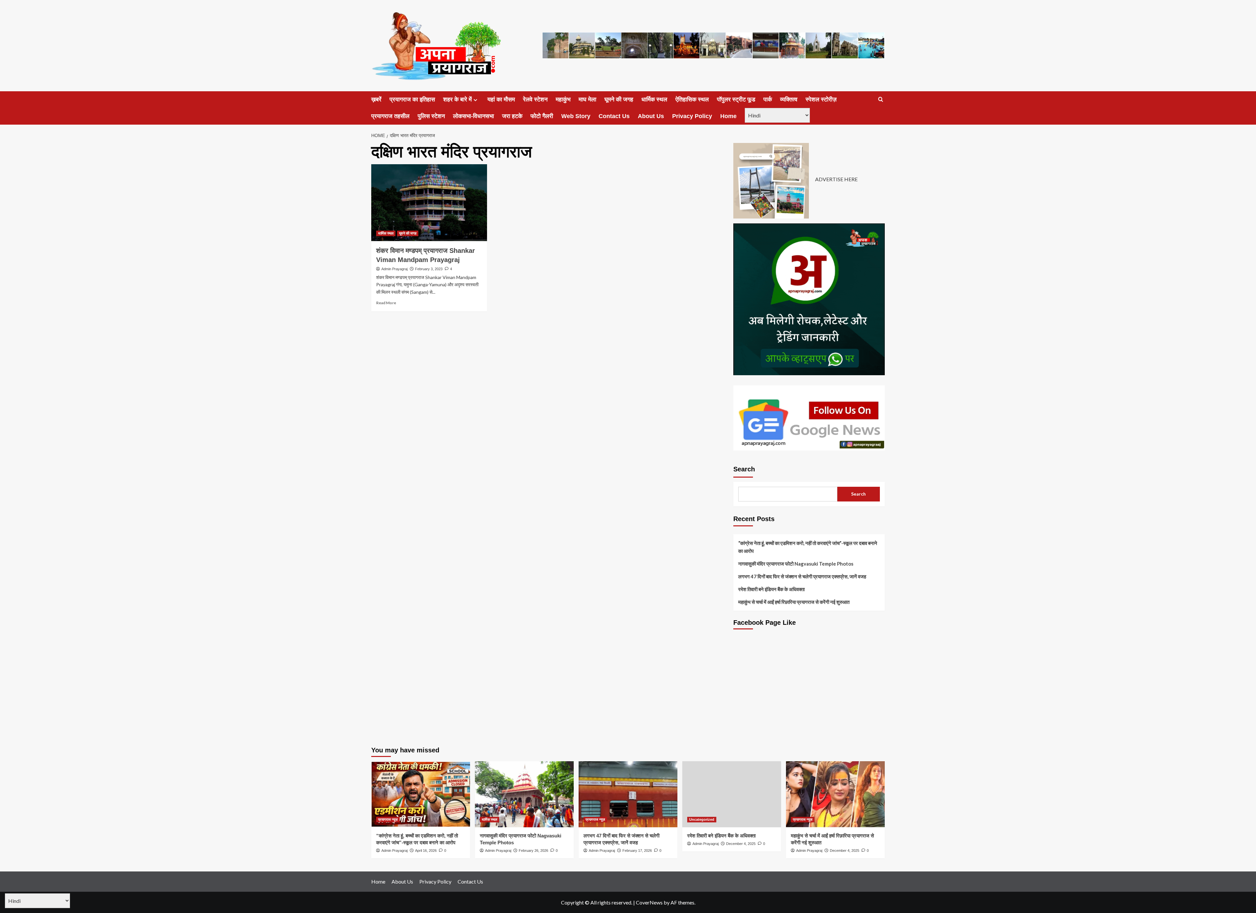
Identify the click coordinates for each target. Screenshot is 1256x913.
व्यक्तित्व (788, 99)
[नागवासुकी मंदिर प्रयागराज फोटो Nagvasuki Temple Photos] (524, 794)
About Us (651, 116)
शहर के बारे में (457, 99)
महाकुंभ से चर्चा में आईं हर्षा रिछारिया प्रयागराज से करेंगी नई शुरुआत (793, 602)
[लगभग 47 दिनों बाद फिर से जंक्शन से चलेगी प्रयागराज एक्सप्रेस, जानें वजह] (628, 794)
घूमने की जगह (618, 99)
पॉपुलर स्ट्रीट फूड (736, 99)
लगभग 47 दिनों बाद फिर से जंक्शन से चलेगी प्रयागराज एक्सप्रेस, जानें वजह (802, 576)
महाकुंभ (563, 99)
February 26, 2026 (533, 850)
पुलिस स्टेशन (431, 116)
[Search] (881, 99)
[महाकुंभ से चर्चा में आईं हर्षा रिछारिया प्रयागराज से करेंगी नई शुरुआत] (835, 794)
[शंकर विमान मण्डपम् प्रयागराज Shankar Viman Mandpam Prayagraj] (429, 202)
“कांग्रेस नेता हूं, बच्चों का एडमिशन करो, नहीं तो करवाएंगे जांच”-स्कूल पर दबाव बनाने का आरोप (807, 547)
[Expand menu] (475, 100)
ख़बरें (376, 99)
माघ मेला (587, 99)
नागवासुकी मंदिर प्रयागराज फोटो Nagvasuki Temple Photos (795, 564)
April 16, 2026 (426, 850)
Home (728, 116)
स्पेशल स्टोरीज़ (821, 99)
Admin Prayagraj (394, 269)
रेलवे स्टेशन (535, 99)
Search (744, 469)
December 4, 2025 (741, 844)
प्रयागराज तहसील (390, 116)
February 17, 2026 (637, 850)
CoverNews (649, 902)
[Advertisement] (809, 692)
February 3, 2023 (429, 269)
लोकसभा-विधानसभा (473, 116)
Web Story (575, 116)
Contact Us (614, 116)
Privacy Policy (692, 116)
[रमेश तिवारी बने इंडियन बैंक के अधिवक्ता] (731, 794)
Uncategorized (701, 819)
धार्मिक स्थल (654, 99)
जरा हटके (512, 116)
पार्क (767, 99)
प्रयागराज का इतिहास (412, 99)
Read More (386, 302)
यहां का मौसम (501, 99)
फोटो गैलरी (542, 116)
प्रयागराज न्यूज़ (388, 819)
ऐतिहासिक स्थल (692, 99)
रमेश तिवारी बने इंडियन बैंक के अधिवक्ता (771, 589)
